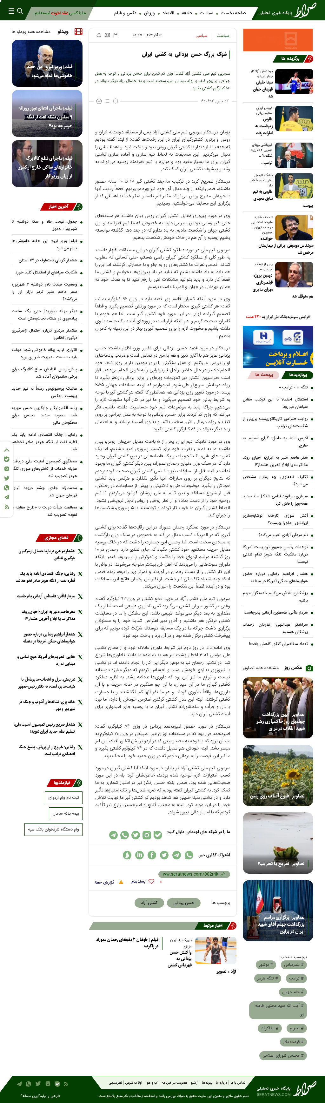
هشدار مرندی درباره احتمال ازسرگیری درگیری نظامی (44, 334)
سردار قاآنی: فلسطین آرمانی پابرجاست (276, 612)
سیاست (206, 13)
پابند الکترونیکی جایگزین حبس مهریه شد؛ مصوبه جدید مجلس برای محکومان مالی (44, 415)
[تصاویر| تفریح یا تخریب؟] (278, 843)
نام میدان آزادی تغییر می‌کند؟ (283, 535)
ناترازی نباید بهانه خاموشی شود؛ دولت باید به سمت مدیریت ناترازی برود (44, 353)
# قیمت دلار (293, 1042)
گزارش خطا (105, 882)
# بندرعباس (294, 964)
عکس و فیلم (125, 13)
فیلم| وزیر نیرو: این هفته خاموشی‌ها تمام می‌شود (49, 71)
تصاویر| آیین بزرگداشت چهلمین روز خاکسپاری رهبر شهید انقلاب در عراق (280, 721)
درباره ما (221, 1083)
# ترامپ (296, 978)
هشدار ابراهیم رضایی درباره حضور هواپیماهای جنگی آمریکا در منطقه (275, 577)
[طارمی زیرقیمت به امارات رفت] (293, 118)
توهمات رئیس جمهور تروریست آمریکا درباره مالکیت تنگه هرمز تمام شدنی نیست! (275, 554)
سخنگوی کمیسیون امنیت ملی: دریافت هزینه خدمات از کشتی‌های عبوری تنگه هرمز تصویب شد (44, 469)
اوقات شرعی (133, 1083)
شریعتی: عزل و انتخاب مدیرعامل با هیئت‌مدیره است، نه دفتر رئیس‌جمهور (46, 682)
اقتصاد (168, 13)
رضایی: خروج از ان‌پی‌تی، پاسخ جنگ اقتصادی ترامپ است (46, 750)
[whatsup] (189, 855)
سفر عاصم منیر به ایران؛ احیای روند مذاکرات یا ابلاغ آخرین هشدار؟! (275, 461)
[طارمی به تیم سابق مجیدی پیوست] (293, 185)
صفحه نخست (233, 13)
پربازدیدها (298, 375)
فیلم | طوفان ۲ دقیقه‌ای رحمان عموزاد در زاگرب (127, 943)
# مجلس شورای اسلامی (283, 1055)
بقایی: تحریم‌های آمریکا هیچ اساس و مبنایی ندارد (46, 660)
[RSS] (6, 506)
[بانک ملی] (278, 317)
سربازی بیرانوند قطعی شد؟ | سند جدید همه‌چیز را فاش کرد (275, 500)
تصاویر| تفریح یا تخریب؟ (281, 863)
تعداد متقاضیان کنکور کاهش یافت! (278, 644)
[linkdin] (139, 855)
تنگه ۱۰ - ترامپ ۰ (293, 387)
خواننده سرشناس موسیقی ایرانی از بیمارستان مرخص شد (285, 246)
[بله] (6, 459)
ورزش (149, 13)
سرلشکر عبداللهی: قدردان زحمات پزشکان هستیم (275, 628)
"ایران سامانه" (30, 1096)
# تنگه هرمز (267, 978)
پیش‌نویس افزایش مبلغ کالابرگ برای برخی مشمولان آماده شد (44, 373)
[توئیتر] (6, 478)
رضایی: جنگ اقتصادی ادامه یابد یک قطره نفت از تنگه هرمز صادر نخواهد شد (44, 442)
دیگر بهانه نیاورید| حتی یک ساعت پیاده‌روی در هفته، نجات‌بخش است (44, 315)
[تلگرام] (6, 496)
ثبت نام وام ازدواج (63, 797)
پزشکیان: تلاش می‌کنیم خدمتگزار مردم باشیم (275, 597)
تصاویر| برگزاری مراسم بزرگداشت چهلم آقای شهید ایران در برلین (281, 924)
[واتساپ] (6, 488)
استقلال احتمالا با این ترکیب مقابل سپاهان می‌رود (275, 403)
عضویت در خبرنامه (174, 1083)
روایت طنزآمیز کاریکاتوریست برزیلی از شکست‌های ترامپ (275, 422)
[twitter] (164, 855)
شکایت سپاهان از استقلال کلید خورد (46, 272)
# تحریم (297, 1028)
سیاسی (202, 35)
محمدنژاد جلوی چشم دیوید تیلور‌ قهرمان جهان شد (44, 492)
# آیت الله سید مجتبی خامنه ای (279, 1010)
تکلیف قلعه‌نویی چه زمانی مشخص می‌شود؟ (275, 481)
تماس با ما (237, 1083)
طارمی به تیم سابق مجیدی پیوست (283, 199)
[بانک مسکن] (278, 40)
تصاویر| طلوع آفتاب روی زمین (277, 796)
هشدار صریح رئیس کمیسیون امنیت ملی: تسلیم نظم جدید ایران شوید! (44, 728)
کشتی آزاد (149, 902)
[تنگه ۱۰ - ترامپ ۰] (293, 155)
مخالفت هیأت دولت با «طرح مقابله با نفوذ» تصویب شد (44, 511)
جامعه (187, 13)
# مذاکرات (270, 1028)
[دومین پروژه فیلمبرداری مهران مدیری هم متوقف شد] (293, 274)
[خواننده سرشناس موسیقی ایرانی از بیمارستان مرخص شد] (293, 227)
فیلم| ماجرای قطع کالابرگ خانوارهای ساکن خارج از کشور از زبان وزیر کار (45, 167)
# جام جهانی (293, 992)
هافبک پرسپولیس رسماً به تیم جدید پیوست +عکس (44, 392)
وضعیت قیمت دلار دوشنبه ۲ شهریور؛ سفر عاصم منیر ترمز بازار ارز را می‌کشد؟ (44, 292)
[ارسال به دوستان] (107, 34)
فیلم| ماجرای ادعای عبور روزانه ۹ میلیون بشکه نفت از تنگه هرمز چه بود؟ (45, 117)
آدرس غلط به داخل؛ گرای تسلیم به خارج (275, 442)
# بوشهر (266, 964)
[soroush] (127, 855)
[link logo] (284, 10)
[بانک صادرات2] (278, 337)
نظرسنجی (115, 1083)
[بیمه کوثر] (278, 358)
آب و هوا (152, 1083)
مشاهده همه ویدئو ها (31, 32)
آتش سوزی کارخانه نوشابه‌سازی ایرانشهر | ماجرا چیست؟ (275, 519)
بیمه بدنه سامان (65, 813)
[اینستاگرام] (6, 469)
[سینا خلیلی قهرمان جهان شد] (293, 81)
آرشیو (194, 1083)
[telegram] (176, 855)
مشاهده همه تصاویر (261, 668)
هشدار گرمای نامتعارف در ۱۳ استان (48, 260)
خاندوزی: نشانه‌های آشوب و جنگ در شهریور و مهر (47, 705)
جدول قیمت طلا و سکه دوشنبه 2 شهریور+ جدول (44, 225)
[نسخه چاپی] (98, 34)
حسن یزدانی (183, 902)
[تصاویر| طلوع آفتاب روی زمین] (278, 775)
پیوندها (207, 1083)
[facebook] (152, 855)
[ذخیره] (116, 35)
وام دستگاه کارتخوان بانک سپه (53, 829)
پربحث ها (264, 375)
